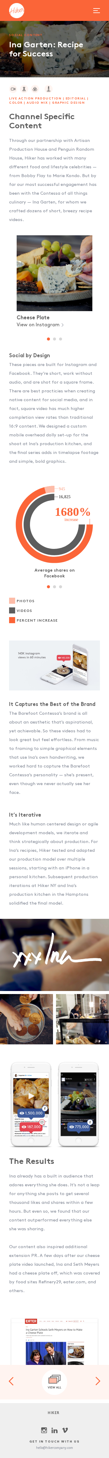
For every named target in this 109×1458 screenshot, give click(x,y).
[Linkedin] (54, 1430)
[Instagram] (44, 1430)
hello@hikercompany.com (54, 1447)
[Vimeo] (65, 1430)
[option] (54, 282)
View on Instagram (39, 325)
